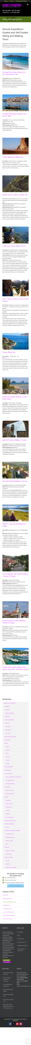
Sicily (7, 753)
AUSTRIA (7, 709)
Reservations (7, 962)
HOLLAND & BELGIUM (10, 736)
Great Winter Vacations (9, 915)
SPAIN (6, 797)
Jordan (7, 860)
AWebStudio (15, 1020)
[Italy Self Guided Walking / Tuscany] (15, 470)
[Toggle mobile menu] (28, 4)
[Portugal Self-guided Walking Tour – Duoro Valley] (15, 102)
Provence (8, 733)
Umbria (8, 760)
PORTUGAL (8, 770)
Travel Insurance (22, 942)
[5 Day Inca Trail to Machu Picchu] (15, 235)
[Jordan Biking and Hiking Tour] (15, 146)
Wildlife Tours (6, 905)
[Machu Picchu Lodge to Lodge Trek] (15, 183)
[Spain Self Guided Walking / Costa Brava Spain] (15, 385)
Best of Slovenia (10, 790)
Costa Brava (9, 807)
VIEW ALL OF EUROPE (9, 703)
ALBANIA (7, 706)
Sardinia (8, 750)
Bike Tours (6, 895)
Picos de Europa (10, 817)
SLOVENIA (7, 787)
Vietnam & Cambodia (11, 867)
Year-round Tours (7, 918)
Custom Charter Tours (8, 912)
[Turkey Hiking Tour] (15, 341)
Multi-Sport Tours (7, 908)
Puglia (7, 746)
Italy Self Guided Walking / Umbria (14, 440)
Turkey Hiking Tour (8, 352)
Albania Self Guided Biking (8, 990)
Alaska (7, 827)
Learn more (6, 960)
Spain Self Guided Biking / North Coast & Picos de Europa (8, 1006)
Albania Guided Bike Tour (8, 995)
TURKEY (8, 864)
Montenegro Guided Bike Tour (8, 973)
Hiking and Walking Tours (9, 902)
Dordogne (8, 730)
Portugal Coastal (10, 780)
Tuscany (8, 756)
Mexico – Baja (9, 840)
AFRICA (7, 847)
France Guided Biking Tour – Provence (7, 979)
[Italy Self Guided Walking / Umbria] (15, 429)
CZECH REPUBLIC (9, 719)
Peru (7, 844)
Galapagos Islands (10, 837)
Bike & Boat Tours (7, 898)
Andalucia (8, 800)
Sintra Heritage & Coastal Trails (13, 777)
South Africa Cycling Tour (8, 1000)
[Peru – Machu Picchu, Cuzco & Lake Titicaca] (15, 288)
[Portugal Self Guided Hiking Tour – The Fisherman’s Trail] (15, 61)
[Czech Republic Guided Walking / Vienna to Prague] (15, 609)
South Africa (9, 854)
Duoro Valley (9, 773)
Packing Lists (21, 938)
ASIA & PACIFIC (9, 857)
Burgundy (8, 726)
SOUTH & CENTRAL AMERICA (12, 830)
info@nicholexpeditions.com (24, 986)
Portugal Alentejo (10, 783)
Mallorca (8, 813)
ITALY (6, 743)
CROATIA (7, 716)
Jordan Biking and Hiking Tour (12, 157)
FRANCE (7, 723)
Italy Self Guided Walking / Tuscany (14, 481)
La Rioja (8, 810)
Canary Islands (9, 803)
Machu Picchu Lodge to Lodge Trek (14, 195)
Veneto (7, 763)
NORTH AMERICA (9, 824)
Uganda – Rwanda (10, 850)
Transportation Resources (21, 949)
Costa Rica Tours (10, 834)
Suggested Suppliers (22, 945)
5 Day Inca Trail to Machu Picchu (14, 246)
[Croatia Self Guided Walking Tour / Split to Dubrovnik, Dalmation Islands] (15, 656)
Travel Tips (20, 932)
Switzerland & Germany (11, 820)
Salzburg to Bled (10, 713)
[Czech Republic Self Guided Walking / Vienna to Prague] (15, 563)
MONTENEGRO (9, 767)
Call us (7, 358)
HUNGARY (7, 740)
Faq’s (19, 935)
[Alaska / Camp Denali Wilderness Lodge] (15, 513)
